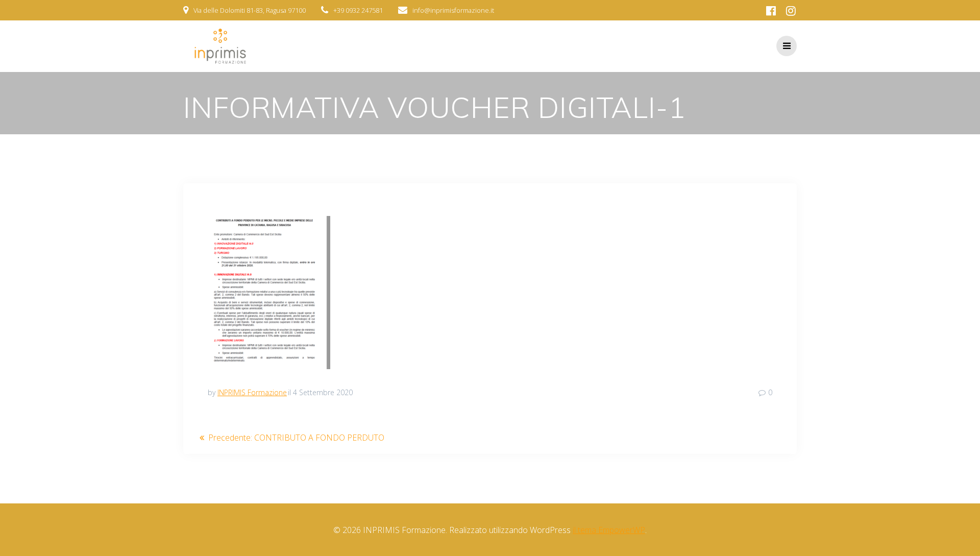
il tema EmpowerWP (609, 530)
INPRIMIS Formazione (252, 392)
